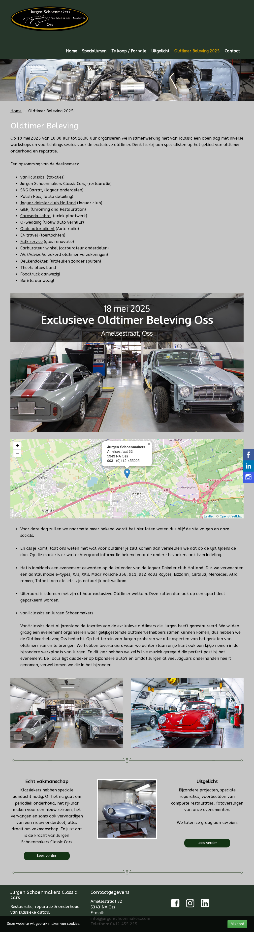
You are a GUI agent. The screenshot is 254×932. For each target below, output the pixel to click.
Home (71, 51)
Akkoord (237, 924)
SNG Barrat (31, 190)
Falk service (31, 241)
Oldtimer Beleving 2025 (197, 51)
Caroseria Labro (35, 215)
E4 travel (29, 235)
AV (22, 254)
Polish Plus (30, 196)
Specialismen (94, 51)
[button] (127, 474)
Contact (232, 51)
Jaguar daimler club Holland (48, 203)
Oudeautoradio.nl (37, 228)
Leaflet (209, 516)
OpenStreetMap (231, 516)
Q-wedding (30, 222)
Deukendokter (33, 261)
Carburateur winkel (39, 248)
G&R (24, 209)
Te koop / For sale (128, 51)
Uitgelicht (160, 51)
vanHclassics (32, 177)
